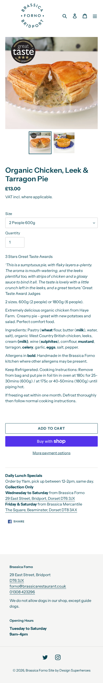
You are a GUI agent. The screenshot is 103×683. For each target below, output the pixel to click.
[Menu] (95, 15)
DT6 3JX (17, 580)
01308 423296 (22, 591)
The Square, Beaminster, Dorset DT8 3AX (41, 509)
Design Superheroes (75, 670)
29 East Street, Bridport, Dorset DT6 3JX (40, 498)
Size (8, 213)
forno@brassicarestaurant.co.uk (38, 586)
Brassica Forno (37, 670)
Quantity (12, 233)
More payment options (51, 453)
